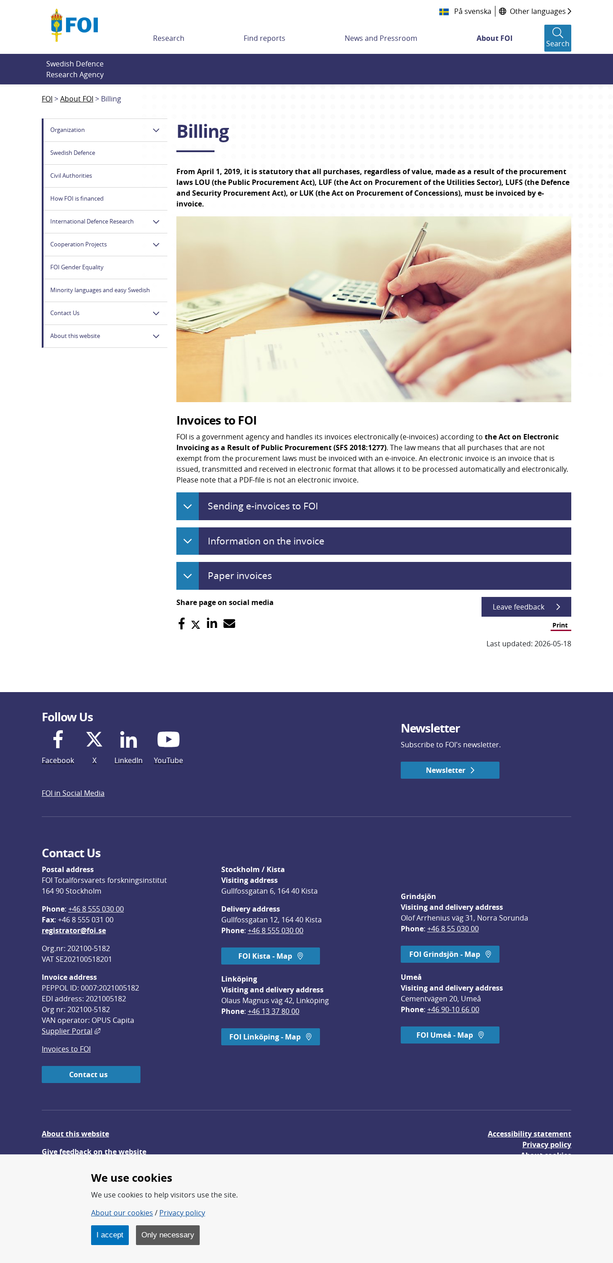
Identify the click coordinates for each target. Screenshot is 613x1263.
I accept (109, 1234)
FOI (47, 99)
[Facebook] (181, 624)
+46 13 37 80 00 (273, 1011)
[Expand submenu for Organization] (156, 130)
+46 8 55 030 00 (453, 929)
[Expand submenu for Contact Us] (156, 313)
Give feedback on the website (94, 1152)
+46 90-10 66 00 (453, 1009)
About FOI (494, 38)
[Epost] (229, 624)
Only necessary (167, 1234)
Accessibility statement (529, 1134)
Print (560, 625)
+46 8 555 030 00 (96, 909)
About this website (75, 1134)
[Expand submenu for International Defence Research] (156, 221)
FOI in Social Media (73, 793)
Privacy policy (546, 1144)
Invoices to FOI (66, 1049)
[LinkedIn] (212, 624)
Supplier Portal (71, 1031)
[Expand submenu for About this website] (156, 336)
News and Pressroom (381, 38)
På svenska (471, 11)
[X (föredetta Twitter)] (196, 624)
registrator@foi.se (74, 930)
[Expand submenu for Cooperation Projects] (156, 244)
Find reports (264, 38)
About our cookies (122, 1213)
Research (168, 38)
